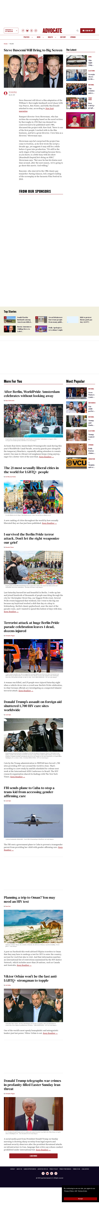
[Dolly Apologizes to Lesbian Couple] (41, 329)
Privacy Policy (69, 1191)
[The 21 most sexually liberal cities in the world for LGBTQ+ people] (33, 497)
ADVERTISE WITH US (43, 1169)
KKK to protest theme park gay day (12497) (86, 319)
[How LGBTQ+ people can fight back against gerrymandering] (76, 103)
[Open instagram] (35, 30)
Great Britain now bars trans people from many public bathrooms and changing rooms (56, 322)
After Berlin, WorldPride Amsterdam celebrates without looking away (32, 393)
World (12, 44)
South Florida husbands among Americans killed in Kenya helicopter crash (24, 322)
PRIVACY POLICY (54, 1169)
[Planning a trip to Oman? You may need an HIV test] (33, 926)
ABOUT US (19, 1169)
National (91, 85)
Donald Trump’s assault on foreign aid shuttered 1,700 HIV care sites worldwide (33, 705)
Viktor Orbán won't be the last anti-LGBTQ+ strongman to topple (31, 978)
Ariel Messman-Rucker (10, 476)
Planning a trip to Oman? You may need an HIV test (29, 899)
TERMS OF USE (76, 1169)
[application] (80, 120)
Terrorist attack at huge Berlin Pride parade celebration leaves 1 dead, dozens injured (31, 626)
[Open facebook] (23, 30)
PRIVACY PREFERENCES (65, 1169)
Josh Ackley (8, 985)
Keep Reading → (46, 456)
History (63, 37)
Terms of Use (82, 1191)
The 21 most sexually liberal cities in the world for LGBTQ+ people (31, 469)
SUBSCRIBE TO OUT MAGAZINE (9, 30)
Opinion (73, 37)
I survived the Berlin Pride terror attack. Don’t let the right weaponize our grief (31, 538)
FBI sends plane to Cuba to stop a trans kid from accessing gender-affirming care (29, 791)
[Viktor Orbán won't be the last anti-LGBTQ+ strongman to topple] (33, 1005)
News (38, 37)
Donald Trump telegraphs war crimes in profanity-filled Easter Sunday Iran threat (32, 1084)
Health (50, 37)
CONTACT (12, 1169)
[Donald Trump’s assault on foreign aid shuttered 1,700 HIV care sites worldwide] (33, 735)
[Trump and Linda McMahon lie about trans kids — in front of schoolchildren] (76, 421)
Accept (80, 1198)
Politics (26, 37)
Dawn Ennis (8, 906)
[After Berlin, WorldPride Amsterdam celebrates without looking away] (33, 421)
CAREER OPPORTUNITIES (30, 1169)
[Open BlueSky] (27, 30)
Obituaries (92, 403)
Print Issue (90, 99)
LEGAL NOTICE (85, 1169)
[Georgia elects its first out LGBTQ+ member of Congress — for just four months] (76, 75)
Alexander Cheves (9, 547)
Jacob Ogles (8, 714)
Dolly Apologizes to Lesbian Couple (56, 328)
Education (91, 459)
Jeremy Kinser (13, 92)
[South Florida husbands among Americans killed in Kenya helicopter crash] (10, 319)
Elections (91, 71)
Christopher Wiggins (10, 635)
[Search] (77, 30)
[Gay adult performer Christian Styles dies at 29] (76, 407)
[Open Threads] (31, 30)
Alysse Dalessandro (9, 400)
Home (6, 44)
